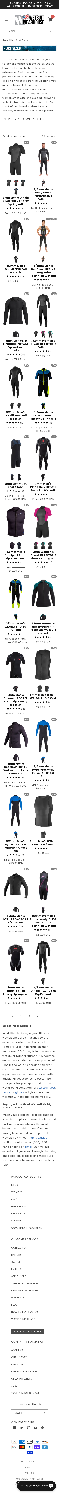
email (29, 1147)
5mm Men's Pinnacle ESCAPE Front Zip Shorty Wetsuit (16, 700)
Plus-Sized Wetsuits (20, 40)
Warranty (17, 1297)
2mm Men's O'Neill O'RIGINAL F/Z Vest (43, 696)
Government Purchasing (27, 1227)
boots (6, 1092)
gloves (19, 1092)
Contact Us (19, 1247)
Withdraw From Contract (27, 1331)
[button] (51, 19)
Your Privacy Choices (25, 1393)
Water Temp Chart (23, 1319)
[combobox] (22, 31)
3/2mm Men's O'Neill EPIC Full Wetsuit (16, 415)
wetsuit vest (47, 1088)
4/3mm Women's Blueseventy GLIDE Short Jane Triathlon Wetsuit (43, 921)
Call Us (16, 1262)
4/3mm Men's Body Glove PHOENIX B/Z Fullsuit (43, 194)
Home (5, 40)
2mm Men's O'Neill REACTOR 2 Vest (43, 843)
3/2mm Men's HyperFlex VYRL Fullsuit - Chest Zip (16, 846)
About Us (17, 1350)
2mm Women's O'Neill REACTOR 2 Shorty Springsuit (43, 555)
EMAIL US (29, 1473)
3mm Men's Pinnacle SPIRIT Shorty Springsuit (16, 991)
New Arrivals (19, 1206)
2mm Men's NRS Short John (16, 485)
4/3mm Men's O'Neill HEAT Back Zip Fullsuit (43, 991)
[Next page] (46, 1016)
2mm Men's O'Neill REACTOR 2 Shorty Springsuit (16, 201)
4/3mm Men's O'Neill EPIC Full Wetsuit (16, 269)
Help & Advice (37, 1137)
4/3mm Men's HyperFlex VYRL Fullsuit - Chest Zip (43, 771)
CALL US (29, 1467)
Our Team (17, 1364)
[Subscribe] (44, 1413)
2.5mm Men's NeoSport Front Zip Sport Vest (16, 555)
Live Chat (17, 1254)
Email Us (16, 1269)
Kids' (14, 1199)
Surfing (16, 1220)
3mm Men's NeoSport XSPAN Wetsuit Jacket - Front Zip (15, 768)
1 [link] (12, 1016)
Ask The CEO (19, 1276)
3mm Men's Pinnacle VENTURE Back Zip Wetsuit (43, 487)
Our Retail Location (24, 1371)
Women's (16, 1192)
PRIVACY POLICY (29, 1461)
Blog (14, 1304)
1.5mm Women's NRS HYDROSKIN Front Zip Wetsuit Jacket (43, 628)
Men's (14, 1185)
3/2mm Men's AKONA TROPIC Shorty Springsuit (43, 415)
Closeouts (18, 1213)
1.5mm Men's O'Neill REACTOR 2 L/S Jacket (16, 919)
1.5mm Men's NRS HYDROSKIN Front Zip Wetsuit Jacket (15, 345)
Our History (19, 1357)
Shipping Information (24, 1283)
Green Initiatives (21, 1378)
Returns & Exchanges (24, 1290)
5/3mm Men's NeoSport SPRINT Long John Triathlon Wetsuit (43, 270)
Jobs (14, 1385)
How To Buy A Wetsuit (25, 1311)
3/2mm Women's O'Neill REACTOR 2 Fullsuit (43, 344)
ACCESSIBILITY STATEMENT (29, 1479)
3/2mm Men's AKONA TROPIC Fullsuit (15, 627)
